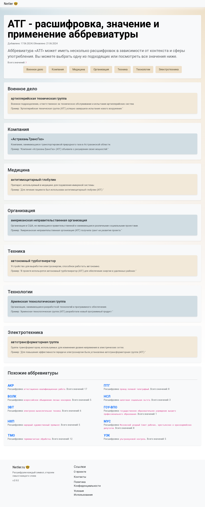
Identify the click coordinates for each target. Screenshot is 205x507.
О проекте (80, 471)
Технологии (143, 69)
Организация (101, 69)
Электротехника (169, 69)
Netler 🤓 (11, 4)
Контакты (80, 476)
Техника (122, 69)
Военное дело (34, 69)
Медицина (78, 69)
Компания (58, 69)
